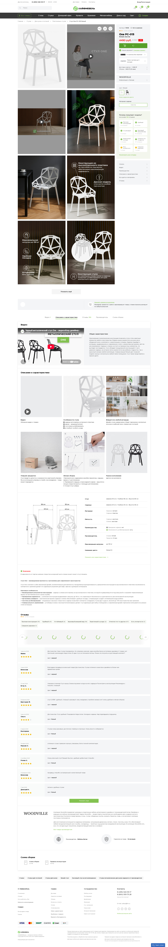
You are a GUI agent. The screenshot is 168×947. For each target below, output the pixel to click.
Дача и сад (121, 15)
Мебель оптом (88, 893)
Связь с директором (57, 911)
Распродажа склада (23, 911)
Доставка (76, 2)
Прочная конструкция (31, 621)
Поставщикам (88, 896)
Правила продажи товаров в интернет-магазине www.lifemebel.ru (123, 936)
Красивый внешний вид (77, 621)
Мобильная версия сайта (124, 913)
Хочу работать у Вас (23, 899)
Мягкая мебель (106, 15)
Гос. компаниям (88, 905)
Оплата (84, 2)
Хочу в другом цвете (126, 97)
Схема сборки (118, 317)
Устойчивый (59, 621)
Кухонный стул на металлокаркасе (84, 878)
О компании (21, 893)
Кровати (79, 15)
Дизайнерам (87, 899)
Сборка (53, 899)
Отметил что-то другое (119, 621)
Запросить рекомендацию (25, 902)
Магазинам (87, 902)
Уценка (20, 914)
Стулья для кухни (51, 878)
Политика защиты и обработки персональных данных (82, 936)
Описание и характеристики (66, 317)
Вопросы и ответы (56, 902)
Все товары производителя (63, 829)
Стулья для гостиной (35, 878)
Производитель (102, 317)
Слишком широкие (29, 625)
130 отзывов (129, 30)
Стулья (51, 15)
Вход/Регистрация (143, 2)
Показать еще (84, 800)
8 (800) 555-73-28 (124, 894)
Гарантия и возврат (56, 896)
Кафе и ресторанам (89, 913)
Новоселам (87, 908)
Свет (132, 15)
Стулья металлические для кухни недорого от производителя (120, 878)
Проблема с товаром (57, 914)
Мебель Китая (82, 839)
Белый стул (65, 878)
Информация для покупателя (26, 939)
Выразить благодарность (58, 917)
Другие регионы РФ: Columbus (24, 2)
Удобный (47, 621)
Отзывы (86, 317)
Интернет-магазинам (89, 910)
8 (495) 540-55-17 (38, 2)
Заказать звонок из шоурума (104, 302)
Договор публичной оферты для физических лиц (81, 939)
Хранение (91, 15)
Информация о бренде (126, 80)
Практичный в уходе (98, 621)
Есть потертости (138, 621)
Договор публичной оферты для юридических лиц (122, 940)
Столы (40, 15)
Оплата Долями (55, 908)
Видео (48, 317)
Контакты (92, 2)
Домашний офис (64, 15)
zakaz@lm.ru (126, 903)
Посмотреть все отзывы (127, 155)
